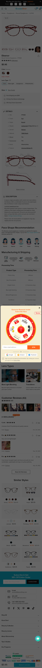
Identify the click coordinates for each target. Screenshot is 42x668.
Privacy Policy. (17, 360)
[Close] (39, 308)
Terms (38, 313)
